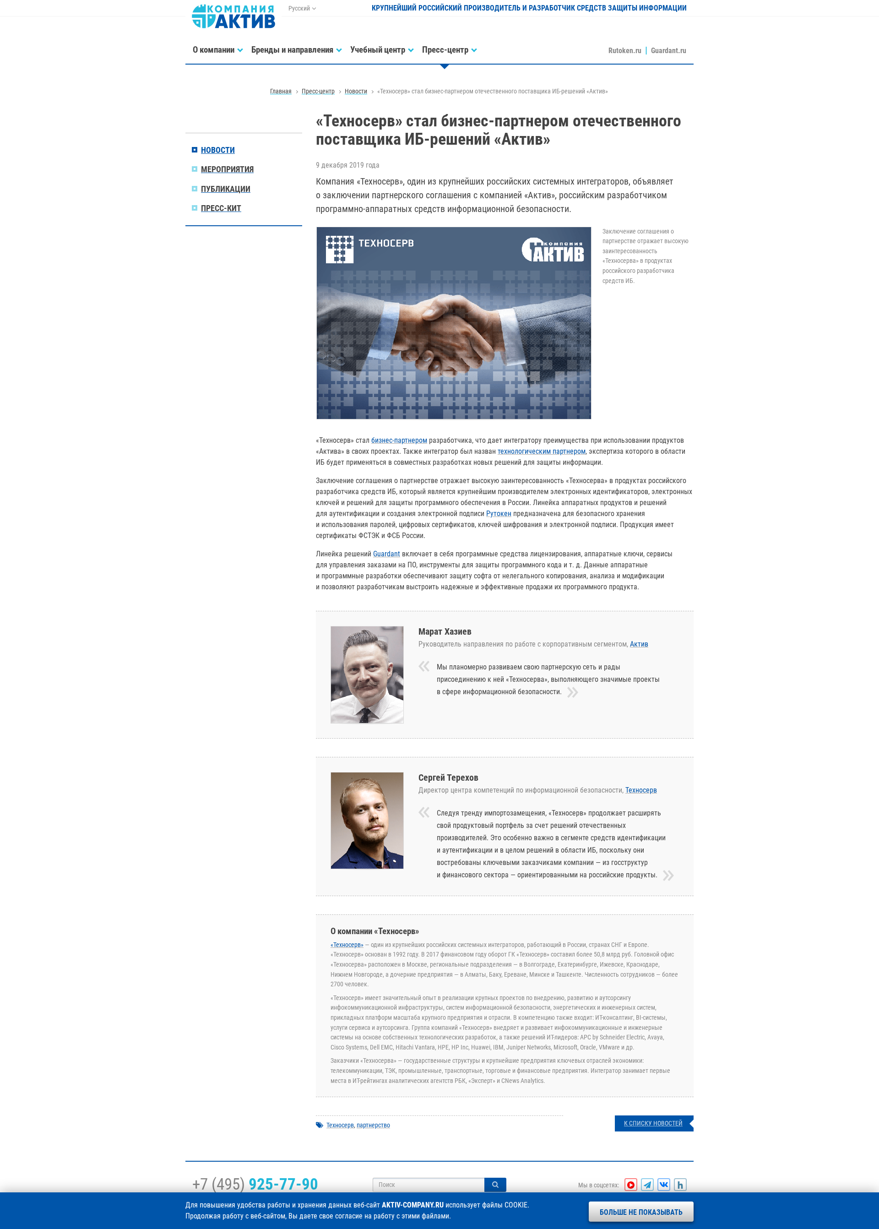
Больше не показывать (641, 1212)
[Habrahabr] (680, 1184)
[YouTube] (630, 1184)
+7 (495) (255, 1184)
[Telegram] (647, 1184)
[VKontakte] (663, 1184)
